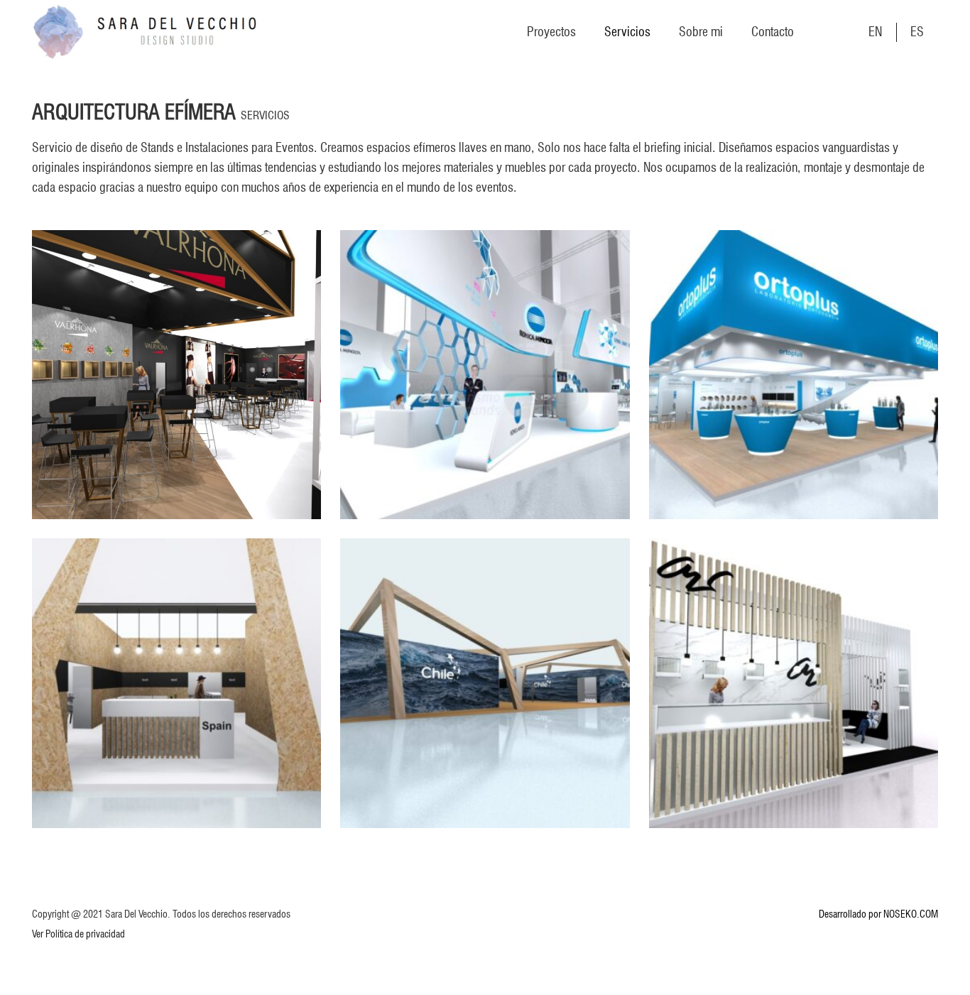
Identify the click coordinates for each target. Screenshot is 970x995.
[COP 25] (176, 682)
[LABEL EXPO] (484, 374)
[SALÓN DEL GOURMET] (176, 374)
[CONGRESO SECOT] (793, 682)
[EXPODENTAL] (793, 374)
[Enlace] (145, 32)
